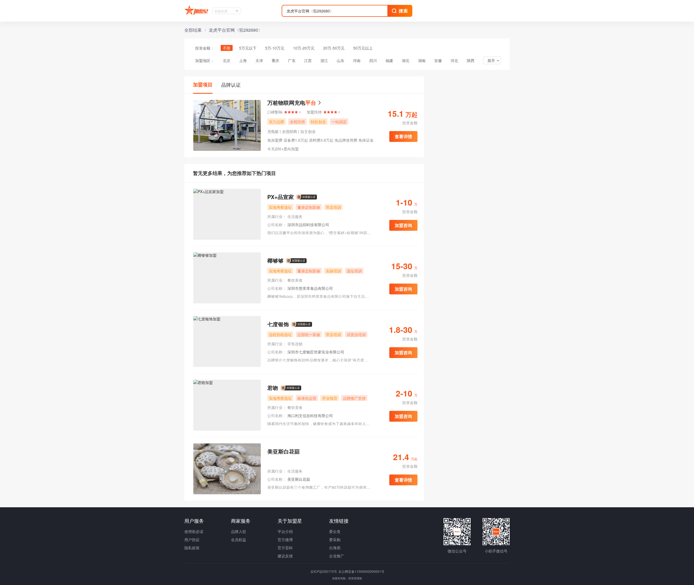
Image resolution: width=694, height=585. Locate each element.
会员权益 (238, 539)
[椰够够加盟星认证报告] (296, 260)
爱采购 (334, 539)
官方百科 (285, 548)
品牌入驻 (238, 531)
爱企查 (334, 531)
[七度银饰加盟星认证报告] (301, 324)
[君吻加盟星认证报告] (291, 388)
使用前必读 (193, 531)
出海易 (334, 548)
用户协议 (192, 539)
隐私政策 (192, 548)
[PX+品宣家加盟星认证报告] (306, 197)
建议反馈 (285, 556)
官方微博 (285, 539)
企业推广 (336, 556)
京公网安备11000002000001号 (361, 571)
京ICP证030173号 (324, 571)
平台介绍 (285, 531)
